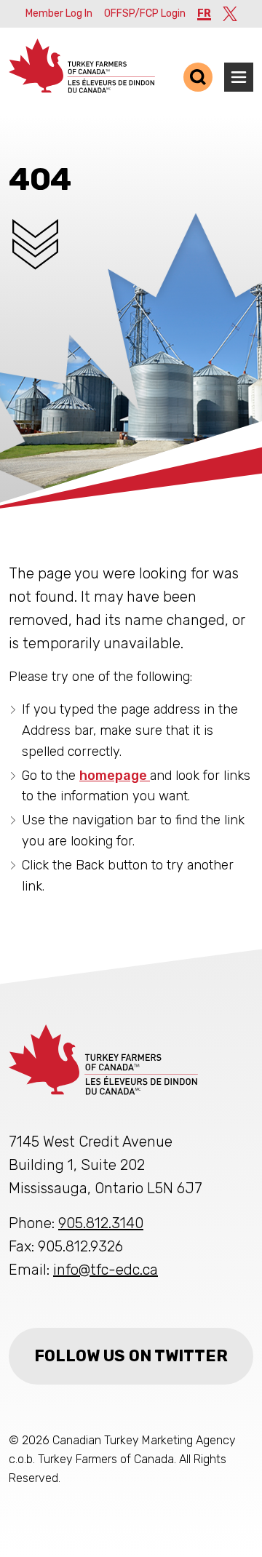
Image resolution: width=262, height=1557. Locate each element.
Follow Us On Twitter (131, 1356)
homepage (114, 776)
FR (204, 13)
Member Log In (58, 13)
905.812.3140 (100, 1223)
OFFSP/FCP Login (145, 13)
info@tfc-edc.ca (105, 1269)
